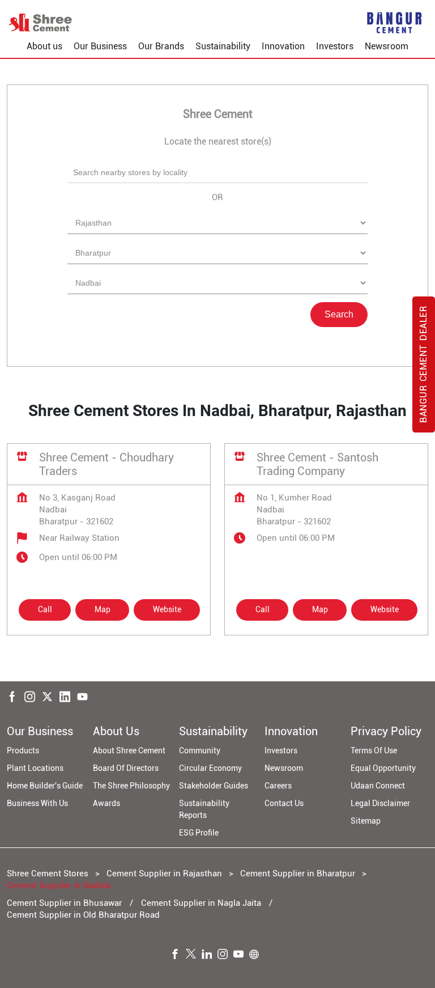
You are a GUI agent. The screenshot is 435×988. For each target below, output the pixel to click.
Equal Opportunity (383, 768)
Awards (106, 803)
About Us (116, 731)
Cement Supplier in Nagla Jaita (201, 903)
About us (44, 46)
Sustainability (222, 46)
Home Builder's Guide (45, 785)
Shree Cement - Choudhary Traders (106, 463)
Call (45, 609)
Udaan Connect (378, 785)
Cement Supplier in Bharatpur (297, 873)
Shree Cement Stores (49, 873)
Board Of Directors (126, 768)
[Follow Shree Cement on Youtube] (241, 955)
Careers (278, 785)
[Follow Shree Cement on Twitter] (194, 955)
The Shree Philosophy (131, 785)
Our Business (100, 46)
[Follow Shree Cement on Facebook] (178, 955)
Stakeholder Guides (213, 785)
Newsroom (386, 46)
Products (23, 750)
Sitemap (366, 820)
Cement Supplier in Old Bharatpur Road (83, 915)
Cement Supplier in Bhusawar (64, 903)
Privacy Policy (386, 731)
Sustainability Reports (204, 809)
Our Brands (161, 46)
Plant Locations (35, 768)
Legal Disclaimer (380, 803)
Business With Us (37, 803)
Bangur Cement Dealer (423, 364)
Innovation (283, 46)
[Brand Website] (257, 955)
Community (199, 750)
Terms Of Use (374, 750)
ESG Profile (199, 832)
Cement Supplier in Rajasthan (164, 873)
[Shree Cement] (41, 22)
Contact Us (284, 803)
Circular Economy (210, 768)
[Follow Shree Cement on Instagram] (225, 955)
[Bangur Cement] (394, 22)
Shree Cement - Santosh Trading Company (317, 463)
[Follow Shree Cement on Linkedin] (210, 955)
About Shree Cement (129, 750)
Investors (334, 46)
